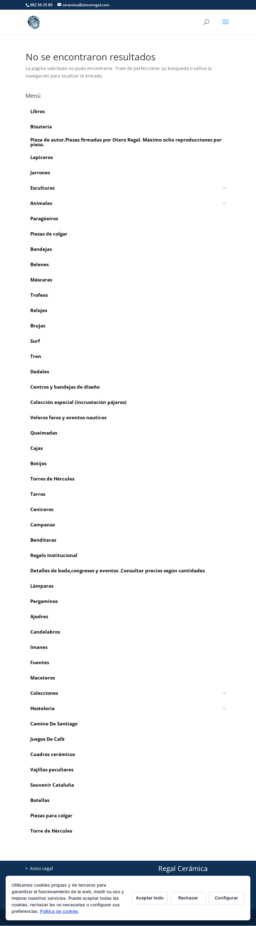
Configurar (226, 897)
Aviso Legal (41, 868)
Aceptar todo (150, 897)
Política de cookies (59, 911)
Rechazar (188, 897)
